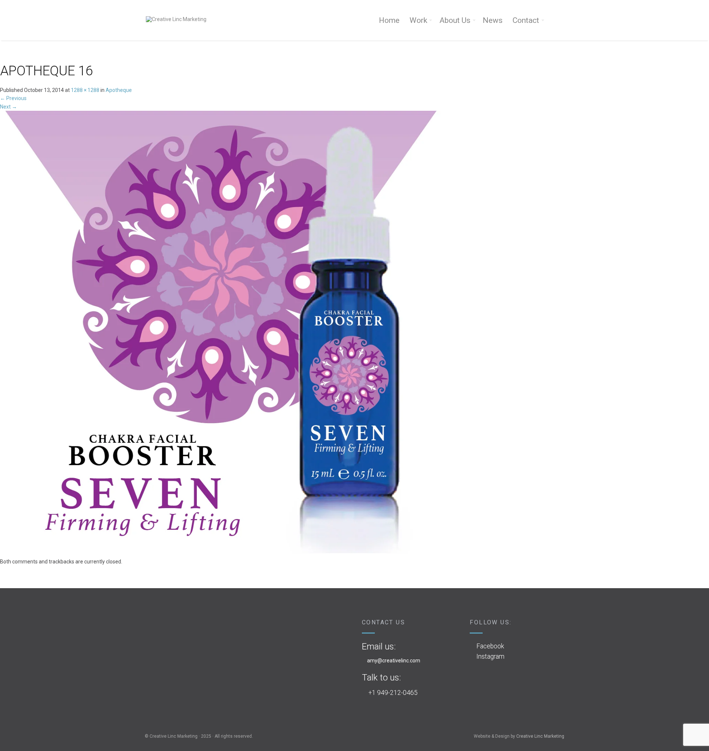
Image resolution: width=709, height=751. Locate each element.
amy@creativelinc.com (393, 660)
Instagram (490, 656)
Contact (526, 20)
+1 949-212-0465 (393, 692)
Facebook (490, 646)
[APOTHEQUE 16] (221, 334)
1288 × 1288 (85, 90)
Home (389, 20)
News (493, 20)
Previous (13, 98)
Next (8, 107)
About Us (454, 20)
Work (418, 20)
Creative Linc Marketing (540, 736)
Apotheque (119, 90)
